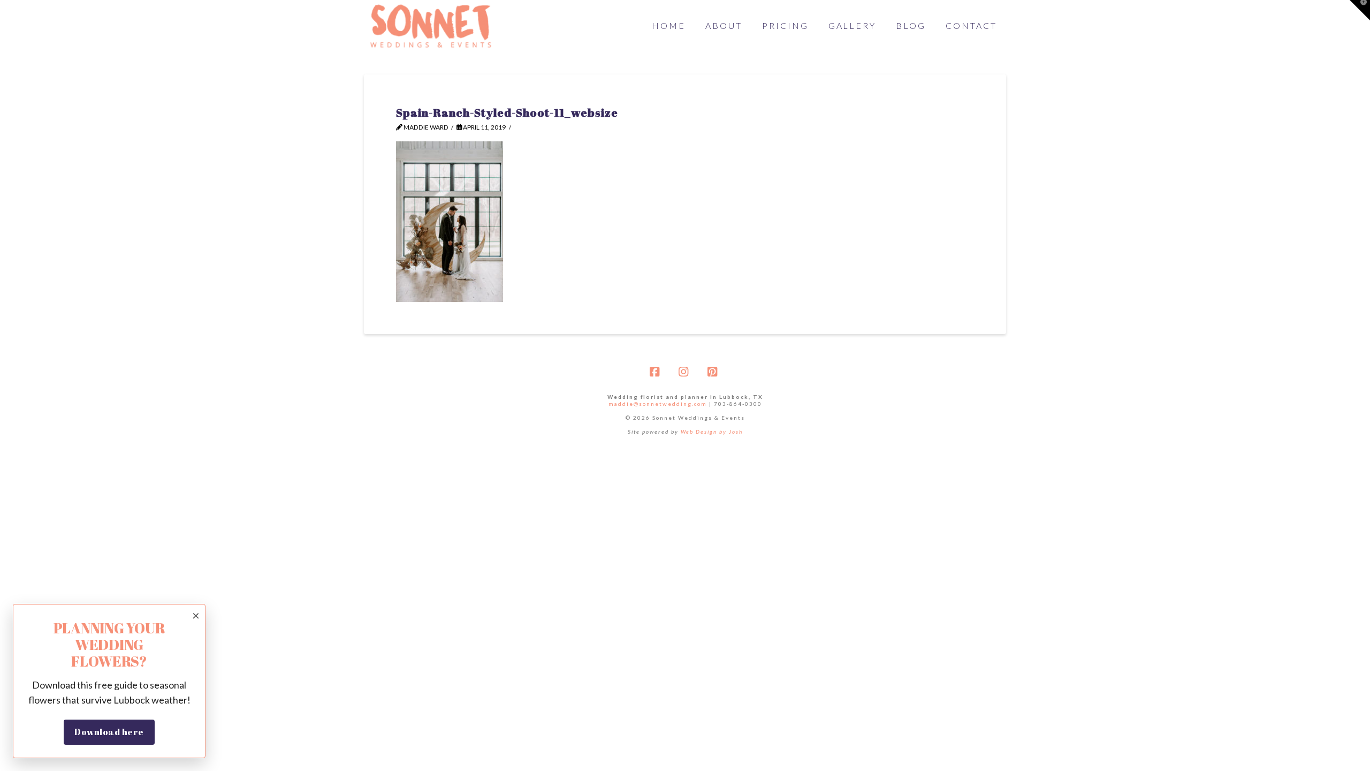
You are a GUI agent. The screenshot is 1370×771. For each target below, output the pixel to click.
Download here (108, 732)
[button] (1360, 10)
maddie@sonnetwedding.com (657, 403)
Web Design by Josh (712, 431)
